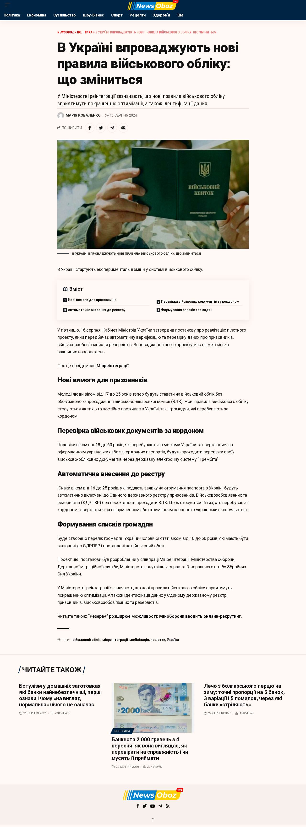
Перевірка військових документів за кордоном (200, 301)
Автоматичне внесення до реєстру (96, 310)
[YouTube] (152, 806)
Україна (173, 640)
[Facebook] (138, 806)
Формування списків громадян (186, 310)
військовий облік (86, 640)
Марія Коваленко (83, 115)
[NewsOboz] (153, 5)
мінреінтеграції (115, 640)
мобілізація (139, 640)
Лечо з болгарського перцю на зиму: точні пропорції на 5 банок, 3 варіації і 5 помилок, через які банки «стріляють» (244, 695)
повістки (158, 640)
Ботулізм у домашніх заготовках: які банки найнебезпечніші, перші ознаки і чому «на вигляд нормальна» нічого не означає (60, 695)
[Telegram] (160, 806)
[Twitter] (144, 806)
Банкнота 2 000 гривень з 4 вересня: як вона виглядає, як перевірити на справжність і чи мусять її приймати (150, 748)
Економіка (122, 731)
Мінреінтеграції (113, 365)
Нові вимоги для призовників (92, 300)
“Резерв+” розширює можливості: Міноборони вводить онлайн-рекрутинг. (165, 616)
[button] (9, 5)
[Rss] (167, 806)
